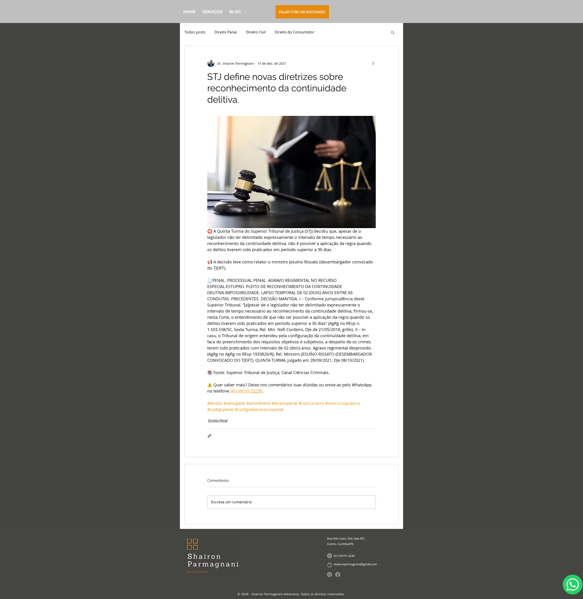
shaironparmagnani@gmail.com (355, 564)
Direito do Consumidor (294, 32)
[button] (393, 32)
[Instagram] (329, 574)
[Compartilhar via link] (209, 436)
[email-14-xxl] (329, 565)
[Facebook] (337, 574)
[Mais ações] (373, 63)
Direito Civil (256, 32)
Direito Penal (226, 32)
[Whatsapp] (329, 555)
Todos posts (194, 32)
